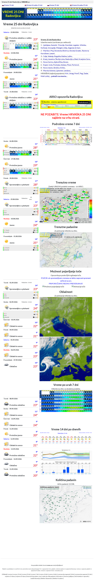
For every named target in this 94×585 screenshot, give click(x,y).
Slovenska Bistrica (61, 51)
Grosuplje (51, 48)
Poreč (76, 73)
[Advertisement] (20, 123)
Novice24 (29, 576)
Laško (69, 56)
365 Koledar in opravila (81, 576)
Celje (45, 56)
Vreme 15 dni (9, 5)
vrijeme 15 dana (10, 576)
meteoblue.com (59, 570)
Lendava (67, 70)
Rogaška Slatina (60, 56)
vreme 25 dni (26, 574)
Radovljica (69, 59)
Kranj (45, 59)
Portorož (75, 65)
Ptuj (52, 51)
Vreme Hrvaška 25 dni (80, 5)
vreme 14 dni (53, 574)
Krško (62, 68)
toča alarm (59, 576)
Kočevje (44, 48)
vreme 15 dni (17, 574)
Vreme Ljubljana (69, 576)
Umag (71, 73)
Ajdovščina (58, 62)
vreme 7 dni (35, 574)
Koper (45, 65)
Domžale (68, 45)
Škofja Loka (60, 59)
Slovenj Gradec (75, 51)
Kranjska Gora (84, 59)
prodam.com (37, 576)
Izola (51, 65)
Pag (81, 73)
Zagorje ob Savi (74, 48)
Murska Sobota (49, 70)
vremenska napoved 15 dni (83, 574)
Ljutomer (59, 70)
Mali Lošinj (45, 76)
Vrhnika (83, 45)
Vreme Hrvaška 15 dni (34, 5)
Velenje (51, 56)
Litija (65, 48)
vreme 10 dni (44, 574)
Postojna (56, 65)
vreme (10, 574)
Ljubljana (46, 45)
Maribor (46, 51)
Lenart (52, 53)
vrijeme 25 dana (21, 576)
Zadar (86, 73)
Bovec (65, 62)
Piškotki (5, 574)
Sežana (63, 65)
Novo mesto (48, 68)
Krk (66, 73)
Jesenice (51, 59)
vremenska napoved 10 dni (66, 574)
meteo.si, (78, 569)
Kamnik (54, 45)
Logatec (76, 45)
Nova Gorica (48, 62)
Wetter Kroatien (58, 578)
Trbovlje (61, 45)
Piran (69, 65)
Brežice (56, 68)
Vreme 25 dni (54, 5)
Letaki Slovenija (35, 578)
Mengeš (59, 48)
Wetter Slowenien (46, 578)
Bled (76, 59)
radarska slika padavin (48, 576)
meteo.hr (43, 570)
